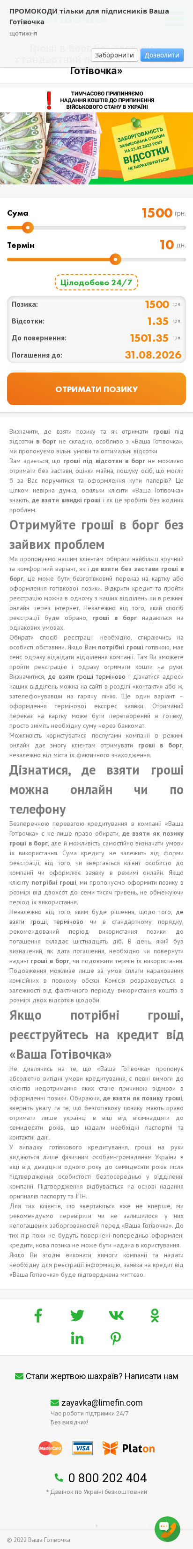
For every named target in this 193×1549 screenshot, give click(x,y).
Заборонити (114, 54)
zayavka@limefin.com (102, 1403)
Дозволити (162, 54)
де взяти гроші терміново (87, 676)
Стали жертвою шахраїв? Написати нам (102, 1376)
